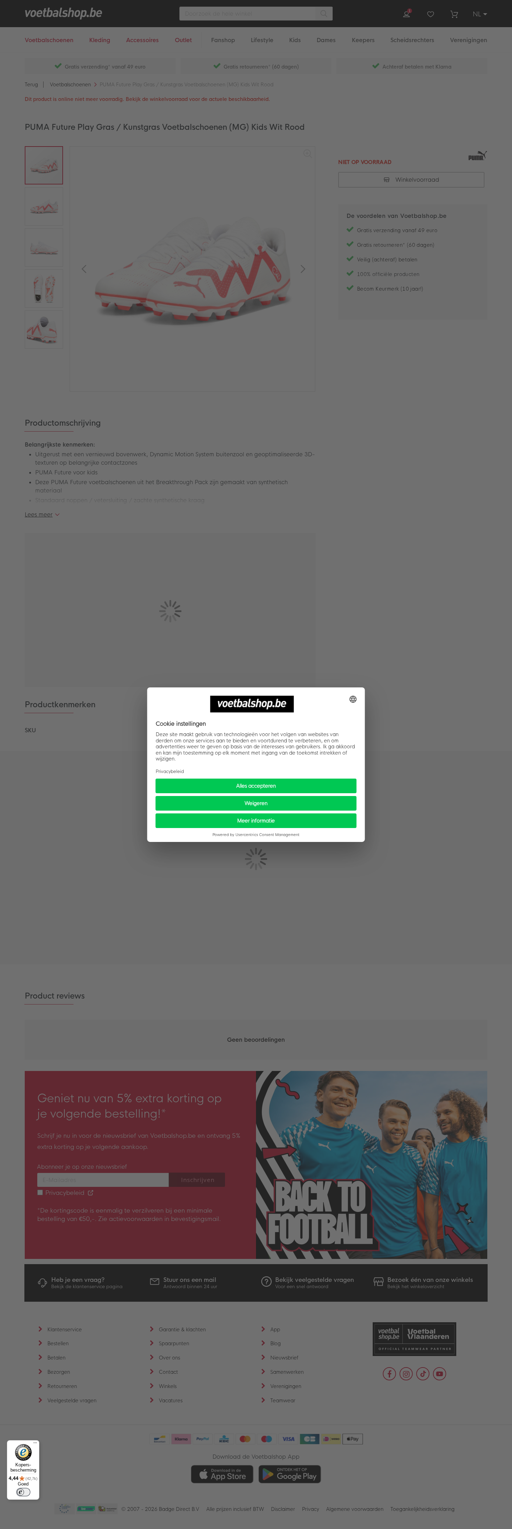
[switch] (23, 1492)
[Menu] (35, 1444)
